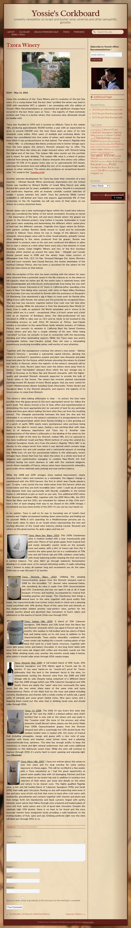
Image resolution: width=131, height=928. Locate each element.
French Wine (101, 147)
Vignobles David (115, 170)
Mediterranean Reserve (112, 159)
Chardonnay (102, 138)
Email (9, 877)
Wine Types (18, 34)
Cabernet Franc (110, 129)
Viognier (94, 173)
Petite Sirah (112, 161)
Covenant (115, 138)
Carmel (117, 135)
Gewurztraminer (112, 147)
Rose (112, 164)
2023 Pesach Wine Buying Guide (107, 109)
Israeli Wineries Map (46, 32)
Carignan (108, 135)
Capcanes (100, 135)
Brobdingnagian (95, 130)
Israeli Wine (102, 155)
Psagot (120, 161)
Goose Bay (115, 149)
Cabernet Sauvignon (101, 132)
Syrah (101, 170)
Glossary (24, 32)
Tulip (107, 171)
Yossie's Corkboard (65, 13)
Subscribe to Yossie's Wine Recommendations (104, 48)
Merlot (94, 161)
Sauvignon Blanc (98, 167)
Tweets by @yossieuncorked (105, 201)
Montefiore (102, 161)
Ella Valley (107, 144)
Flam (117, 143)
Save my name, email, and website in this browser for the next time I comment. (43, 900)
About (11, 32)
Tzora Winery (23, 45)
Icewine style (37, 172)
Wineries (79, 32)
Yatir (102, 173)
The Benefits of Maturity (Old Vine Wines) (28, 914)
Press (66, 32)
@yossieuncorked (114, 194)
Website (10, 887)
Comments (32, 827)
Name (9, 866)
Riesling (105, 165)
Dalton (94, 141)
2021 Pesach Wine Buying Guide (107, 117)
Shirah (111, 167)
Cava (92, 138)
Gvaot (121, 149)
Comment (45, 842)
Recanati (96, 164)
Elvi (113, 144)
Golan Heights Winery (100, 149)
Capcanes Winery (75, 914)
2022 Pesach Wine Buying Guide (107, 113)
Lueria (101, 159)
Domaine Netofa (105, 141)
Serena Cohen (88, 922)
